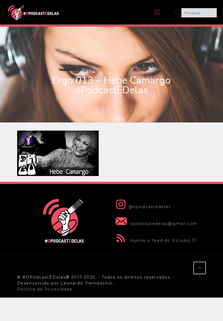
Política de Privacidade (45, 289)
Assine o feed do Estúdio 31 (163, 240)
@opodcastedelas (150, 206)
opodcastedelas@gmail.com (163, 223)
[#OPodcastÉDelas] (33, 12)
